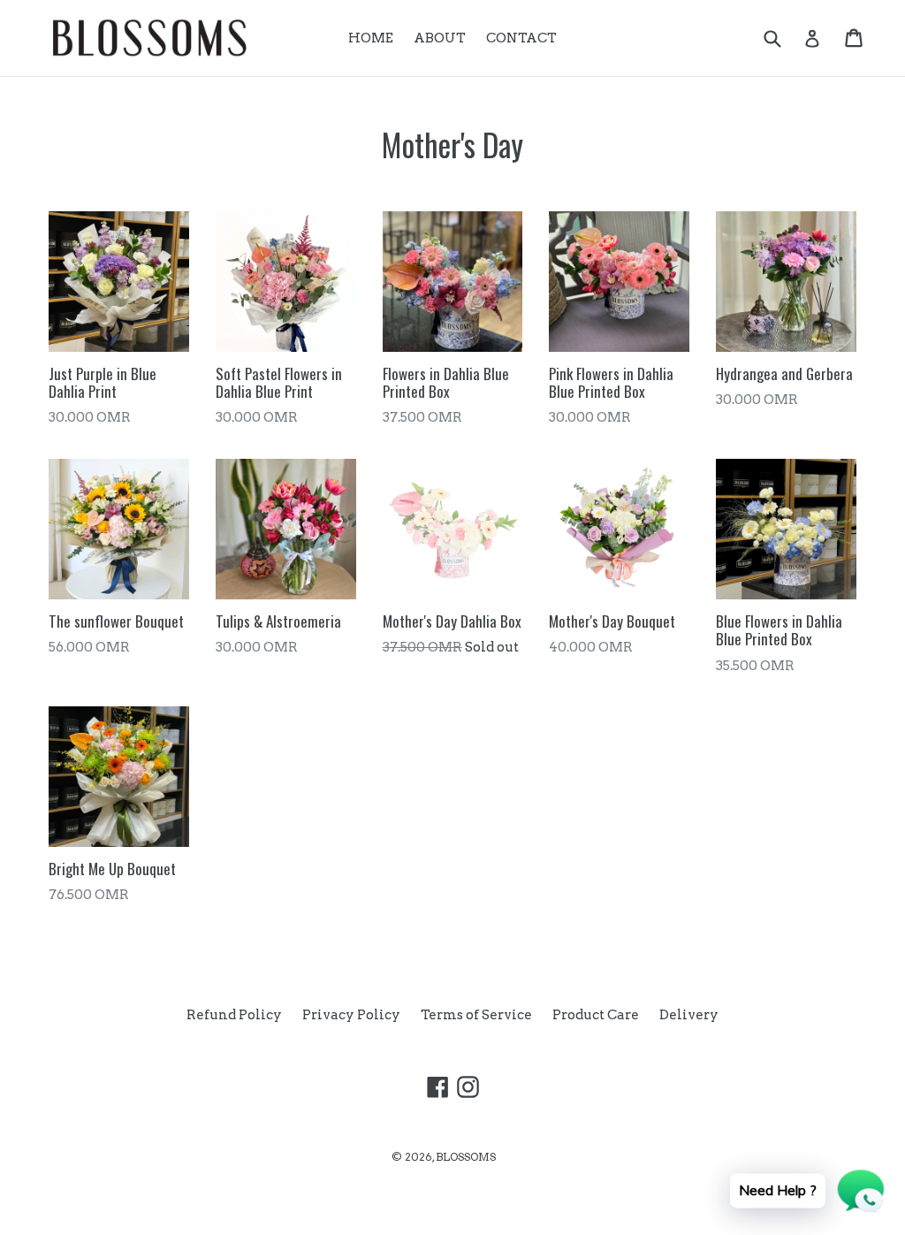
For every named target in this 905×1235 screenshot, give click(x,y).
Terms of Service (476, 1015)
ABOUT (440, 38)
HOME (370, 38)
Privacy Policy (351, 1015)
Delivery (689, 1015)
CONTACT (521, 38)
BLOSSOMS (466, 1156)
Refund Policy (234, 1015)
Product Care (595, 1015)
